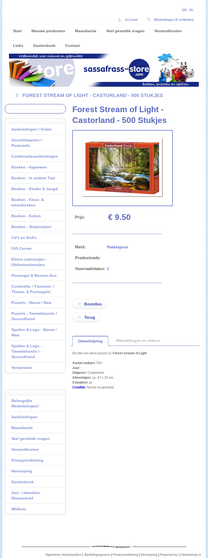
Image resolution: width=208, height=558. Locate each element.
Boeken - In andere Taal (33, 178)
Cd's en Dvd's (24, 237)
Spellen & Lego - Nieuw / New (34, 332)
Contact (72, 45)
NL (191, 10)
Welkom (18, 509)
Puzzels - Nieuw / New (31, 302)
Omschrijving (90, 341)
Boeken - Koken (26, 216)
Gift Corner (21, 248)
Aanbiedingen (24, 417)
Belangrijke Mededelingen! (25, 403)
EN (184, 10)
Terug (89, 317)
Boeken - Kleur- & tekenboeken (27, 202)
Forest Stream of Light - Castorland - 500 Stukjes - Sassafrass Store (43, 4)
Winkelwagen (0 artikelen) (173, 20)
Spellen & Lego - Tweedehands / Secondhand (26, 351)
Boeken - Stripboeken (31, 227)
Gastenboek (44, 45)
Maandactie (85, 31)
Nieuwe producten (48, 31)
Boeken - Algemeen (29, 167)
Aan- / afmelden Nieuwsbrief (25, 495)
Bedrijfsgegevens (97, 555)
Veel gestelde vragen (125, 31)
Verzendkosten (168, 31)
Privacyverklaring (27, 460)
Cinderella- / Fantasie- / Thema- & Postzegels (32, 289)
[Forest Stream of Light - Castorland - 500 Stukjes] (122, 196)
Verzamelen (21, 367)
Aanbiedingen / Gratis (31, 129)
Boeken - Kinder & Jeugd (34, 189)
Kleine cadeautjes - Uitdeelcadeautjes (29, 262)
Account (131, 20)
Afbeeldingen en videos (138, 340)
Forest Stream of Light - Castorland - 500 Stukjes (92, 95)
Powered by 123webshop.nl (180, 555)
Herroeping (21, 471)
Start (17, 31)
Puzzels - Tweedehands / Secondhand (34, 316)
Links (18, 45)
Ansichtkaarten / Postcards (26, 143)
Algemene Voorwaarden (63, 555)
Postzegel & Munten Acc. (34, 275)
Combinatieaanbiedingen (34, 156)
